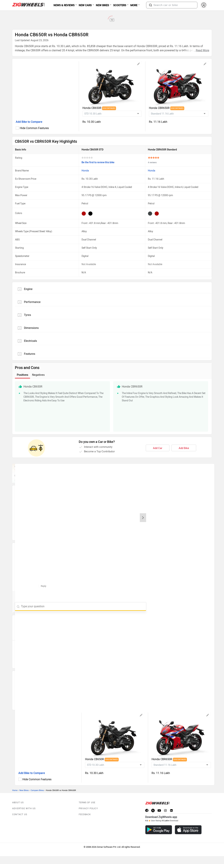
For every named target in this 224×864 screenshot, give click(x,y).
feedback (85, 814)
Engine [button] (28, 289)
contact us (19, 814)
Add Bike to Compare (29, 121)
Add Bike (184, 448)
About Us (18, 802)
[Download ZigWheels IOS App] (188, 829)
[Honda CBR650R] (178, 83)
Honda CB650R (92, 108)
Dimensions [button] (31, 328)
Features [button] (29, 353)
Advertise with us (24, 808)
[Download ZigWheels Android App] (158, 829)
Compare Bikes (37, 790)
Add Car (157, 448)
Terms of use (87, 802)
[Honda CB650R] (112, 83)
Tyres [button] (27, 315)
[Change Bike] (138, 64)
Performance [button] (32, 302)
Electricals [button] (30, 341)
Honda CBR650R (159, 108)
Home (15, 790)
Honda (85, 170)
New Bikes (24, 790)
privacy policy (88, 808)
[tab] (112, 288)
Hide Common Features (34, 128)
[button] (150, 5)
